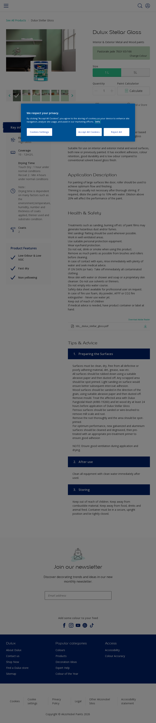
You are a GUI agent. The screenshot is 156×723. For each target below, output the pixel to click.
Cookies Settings (39, 131)
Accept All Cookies (88, 131)
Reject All (116, 131)
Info (97, 121)
